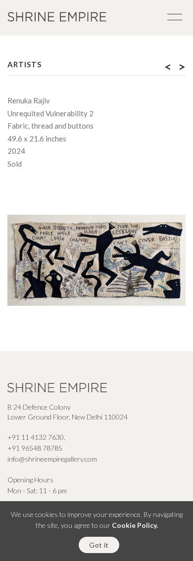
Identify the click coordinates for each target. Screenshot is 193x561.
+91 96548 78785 (34, 448)
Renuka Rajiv (28, 100)
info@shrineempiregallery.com (52, 459)
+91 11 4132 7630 (35, 437)
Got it (98, 545)
